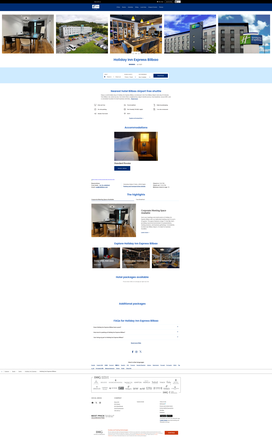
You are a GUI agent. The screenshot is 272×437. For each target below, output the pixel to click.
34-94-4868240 (105, 185)
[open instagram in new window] (135, 351)
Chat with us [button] (97, 1)
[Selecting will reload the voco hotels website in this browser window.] (162, 382)
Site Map (162, 410)
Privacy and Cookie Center (166, 406)
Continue (171, 432)
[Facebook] (93, 402)
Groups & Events (152, 7)
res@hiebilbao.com (102, 187)
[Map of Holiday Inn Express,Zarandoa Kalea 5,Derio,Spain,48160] (103, 179)
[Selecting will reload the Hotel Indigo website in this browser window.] (146, 382)
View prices (160, 75)
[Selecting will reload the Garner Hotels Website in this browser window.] (135, 388)
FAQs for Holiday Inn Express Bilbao (136, 321)
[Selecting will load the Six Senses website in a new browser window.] (96, 382)
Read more (134, 99)
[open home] (2, 371)
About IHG (116, 402)
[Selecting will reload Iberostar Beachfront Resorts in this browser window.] (96, 388)
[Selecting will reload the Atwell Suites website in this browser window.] (149, 388)
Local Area (143, 7)
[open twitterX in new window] (140, 351)
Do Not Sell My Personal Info (166, 408)
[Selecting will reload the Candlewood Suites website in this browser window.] (175, 388)
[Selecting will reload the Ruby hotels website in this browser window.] (169, 382)
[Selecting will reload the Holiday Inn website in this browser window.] (128, 388)
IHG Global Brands (118, 406)
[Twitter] (96, 402)
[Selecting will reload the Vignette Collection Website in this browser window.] (128, 382)
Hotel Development (119, 408)
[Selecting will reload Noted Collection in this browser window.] (155, 382)
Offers (118, 7)
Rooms (124, 7)
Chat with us (117, 410)
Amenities (130, 7)
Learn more (144, 232)
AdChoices (162, 403)
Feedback (162, 412)
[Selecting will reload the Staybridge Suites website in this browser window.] (158, 388)
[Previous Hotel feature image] (133, 54)
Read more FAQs (136, 343)
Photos (161, 7)
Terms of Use (163, 401)
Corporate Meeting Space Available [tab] (102, 199)
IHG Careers (117, 404)
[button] (178, 2)
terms (157, 433)
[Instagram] (100, 402)
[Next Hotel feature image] (139, 54)
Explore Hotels (140, 401)
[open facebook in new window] (131, 351)
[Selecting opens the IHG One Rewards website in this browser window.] (170, 392)
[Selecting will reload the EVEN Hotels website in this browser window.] (113, 388)
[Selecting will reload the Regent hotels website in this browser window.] (104, 382)
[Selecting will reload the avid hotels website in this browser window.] (142, 388)
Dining (136, 7)
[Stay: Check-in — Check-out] (112, 77)
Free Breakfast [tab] (140, 199)
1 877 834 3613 (109, 416)
